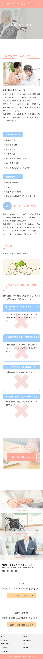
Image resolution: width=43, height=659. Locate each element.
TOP (2, 637)
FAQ (24, 644)
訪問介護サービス (7, 640)
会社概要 (25, 647)
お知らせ (4, 647)
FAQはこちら (21, 595)
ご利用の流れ (5, 644)
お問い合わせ (5, 651)
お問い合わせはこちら (20, 457)
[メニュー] (40, 4)
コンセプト (26, 637)
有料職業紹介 (27, 640)
